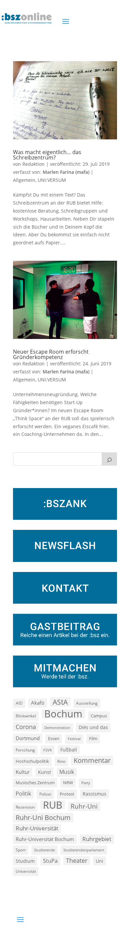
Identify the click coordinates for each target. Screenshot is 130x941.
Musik (66, 772)
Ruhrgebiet (96, 839)
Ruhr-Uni (84, 806)
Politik (23, 793)
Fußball (68, 749)
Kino (61, 761)
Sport (21, 850)
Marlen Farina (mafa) (66, 172)
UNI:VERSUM (52, 180)
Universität (26, 871)
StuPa (50, 860)
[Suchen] (109, 459)
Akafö (37, 702)
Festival (74, 738)
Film (93, 738)
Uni (99, 861)
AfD (19, 703)
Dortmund (28, 738)
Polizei (45, 794)
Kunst (44, 772)
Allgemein (24, 180)
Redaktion (33, 164)
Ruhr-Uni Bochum (43, 817)
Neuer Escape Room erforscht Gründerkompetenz (51, 354)
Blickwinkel (26, 715)
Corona (26, 726)
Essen (53, 738)
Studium (25, 861)
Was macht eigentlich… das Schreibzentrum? (47, 154)
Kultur (23, 772)
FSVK (47, 749)
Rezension (25, 807)
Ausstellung (87, 703)
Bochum (63, 714)
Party (85, 783)
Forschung (25, 750)
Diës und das (93, 727)
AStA (60, 702)
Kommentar (92, 760)
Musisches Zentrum (35, 783)
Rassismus (94, 794)
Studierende (44, 849)
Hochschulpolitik (32, 761)
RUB (52, 805)
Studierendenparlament (83, 849)
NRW (68, 783)
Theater (76, 860)
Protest (67, 794)
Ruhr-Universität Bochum (45, 839)
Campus (99, 716)
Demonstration (57, 727)
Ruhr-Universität (37, 828)
